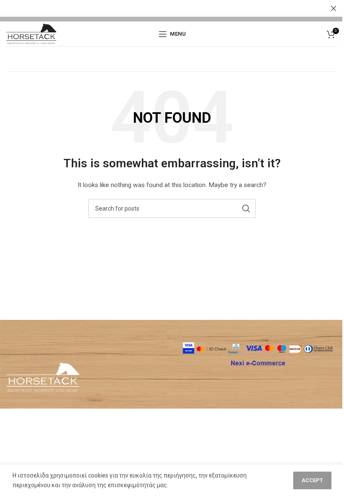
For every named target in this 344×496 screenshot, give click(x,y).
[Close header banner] (333, 8)
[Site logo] (31, 33)
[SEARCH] (246, 208)
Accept (312, 480)
